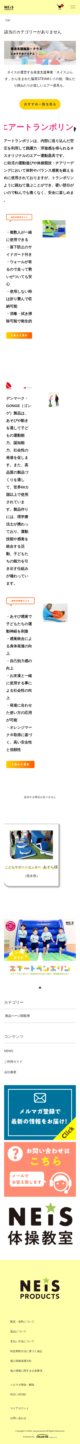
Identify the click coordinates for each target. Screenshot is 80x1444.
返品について (18, 1331)
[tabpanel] (40, 948)
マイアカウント (19, 1408)
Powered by (28, 1437)
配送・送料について (22, 1321)
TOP (7, 20)
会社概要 (10, 1072)
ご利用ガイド (13, 1061)
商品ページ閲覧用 (17, 1015)
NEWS (8, 1051)
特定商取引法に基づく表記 (26, 1351)
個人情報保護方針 (21, 1360)
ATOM (22, 1394)
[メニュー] (73, 7)
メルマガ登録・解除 (22, 1384)
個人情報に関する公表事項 (26, 1370)
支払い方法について (22, 1341)
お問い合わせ (18, 1418)
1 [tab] (40, 988)
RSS (13, 1394)
